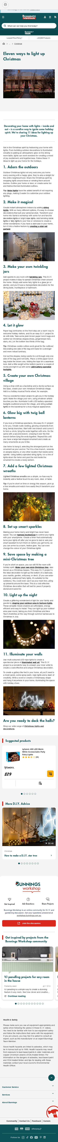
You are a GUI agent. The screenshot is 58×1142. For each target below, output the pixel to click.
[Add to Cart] (50, 773)
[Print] (5, 5)
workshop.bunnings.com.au (29, 915)
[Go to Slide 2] (24, 794)
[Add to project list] (40, 783)
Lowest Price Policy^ (14, 38)
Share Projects (48, 903)
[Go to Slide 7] (35, 863)
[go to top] (51, 1077)
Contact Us (24, 1121)
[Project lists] (50, 17)
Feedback (36, 1121)
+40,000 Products (43, 38)
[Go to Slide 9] (37, 1003)
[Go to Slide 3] (27, 794)
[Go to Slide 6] (35, 794)
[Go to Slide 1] (22, 794)
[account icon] (45, 17)
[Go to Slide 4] (30, 794)
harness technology (26, 535)
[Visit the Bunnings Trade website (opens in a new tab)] (29, 32)
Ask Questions (28, 903)
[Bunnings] (29, 18)
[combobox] (29, 25)
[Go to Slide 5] (32, 794)
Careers (46, 1121)
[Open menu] (3, 17)
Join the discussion (31, 923)
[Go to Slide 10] (40, 1003)
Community (11, 1121)
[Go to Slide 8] (38, 863)
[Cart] (55, 17)
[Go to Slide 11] (43, 1003)
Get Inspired (9, 903)
